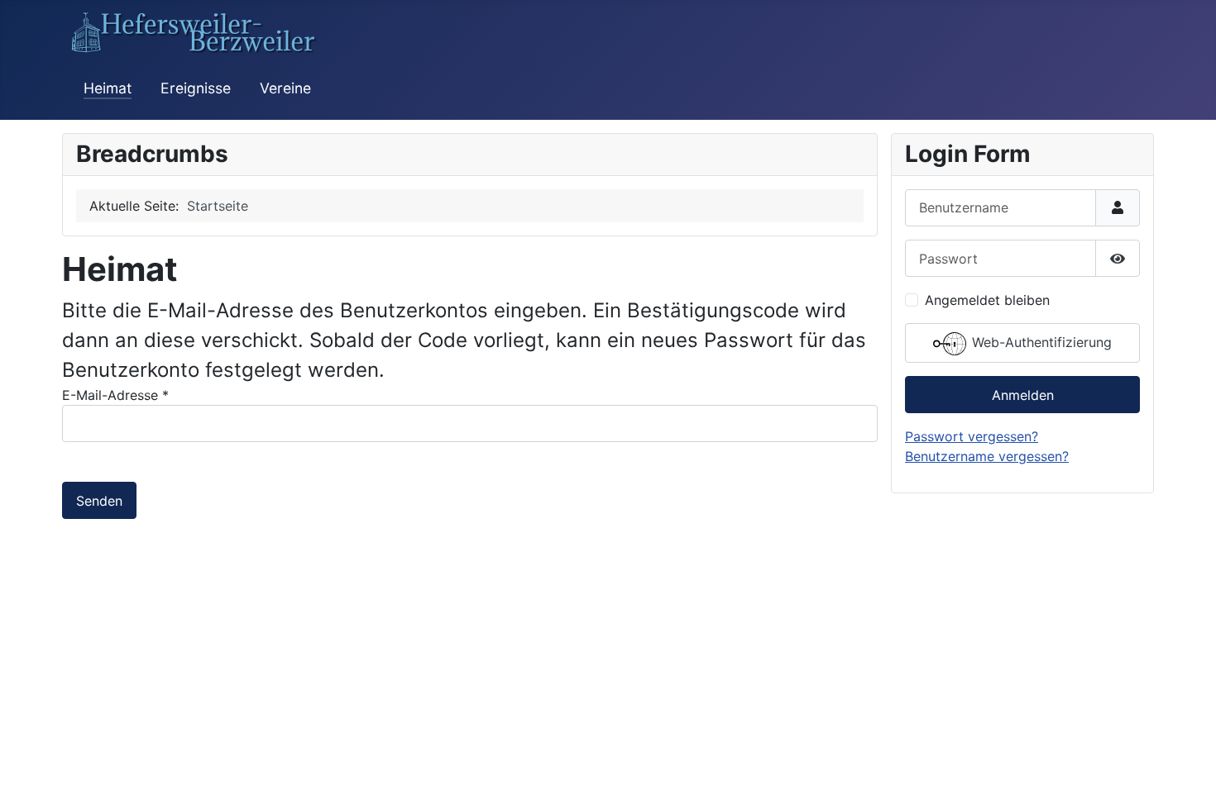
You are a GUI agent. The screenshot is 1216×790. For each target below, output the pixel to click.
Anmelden (1023, 395)
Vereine (285, 88)
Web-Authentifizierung (1040, 343)
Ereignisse (195, 88)
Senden (99, 501)
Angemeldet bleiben (987, 300)
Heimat (108, 88)
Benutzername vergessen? (987, 456)
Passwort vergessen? (971, 436)
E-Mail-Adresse (115, 395)
